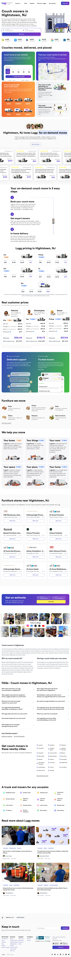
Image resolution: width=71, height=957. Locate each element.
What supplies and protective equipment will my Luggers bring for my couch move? (14, 695)
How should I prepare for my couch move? (14, 718)
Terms (12, 954)
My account (21, 940)
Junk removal (13, 949)
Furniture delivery (14, 940)
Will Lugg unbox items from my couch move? (14, 714)
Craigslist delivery (14, 942)
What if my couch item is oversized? (47, 714)
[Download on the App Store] (55, 943)
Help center (21, 938)
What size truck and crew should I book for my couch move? (11, 702)
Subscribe (65, 928)
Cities (25, 3)
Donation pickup (13, 947)
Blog (3, 944)
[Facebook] (32, 626)
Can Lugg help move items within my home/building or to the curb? (46, 719)
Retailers (32, 3)
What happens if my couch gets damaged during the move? (11, 725)
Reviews (29, 938)
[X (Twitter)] (39, 626)
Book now (65, 3)
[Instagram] (28, 626)
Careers (29, 940)
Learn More (10, 367)
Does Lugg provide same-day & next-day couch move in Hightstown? (47, 689)
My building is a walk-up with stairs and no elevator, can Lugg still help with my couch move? (51, 695)
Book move (12, 520)
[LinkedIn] (66, 954)
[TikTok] (35, 626)
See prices (21, 34)
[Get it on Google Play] (64, 943)
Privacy (8, 954)
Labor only (12, 950)
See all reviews (35, 144)
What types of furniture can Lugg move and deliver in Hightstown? (11, 689)
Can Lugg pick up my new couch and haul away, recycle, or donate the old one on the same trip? (50, 708)
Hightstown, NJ (10, 917)
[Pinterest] (60, 954)
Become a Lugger (5, 947)
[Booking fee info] (10, 331)
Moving (11, 938)
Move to (26, 29)
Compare (4, 942)
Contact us (21, 942)
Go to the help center (19, 736)
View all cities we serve (42, 776)
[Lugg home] (4, 3)
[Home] (2, 917)
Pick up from (8, 29)
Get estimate (52, 3)
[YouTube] (43, 626)
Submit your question (7, 736)
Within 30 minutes (19, 76)
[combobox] (11, 30)
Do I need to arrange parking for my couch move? (51, 701)
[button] (21, 156)
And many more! (6, 423)
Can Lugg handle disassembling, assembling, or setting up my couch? (12, 708)
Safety (20, 944)
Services (17, 3)
